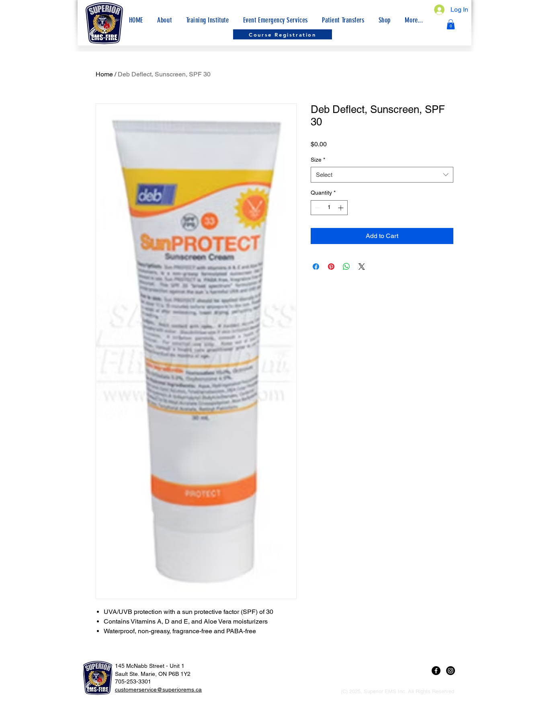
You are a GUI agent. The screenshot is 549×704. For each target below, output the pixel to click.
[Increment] (341, 208)
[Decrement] (317, 208)
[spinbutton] (329, 208)
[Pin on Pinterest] (331, 266)
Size (318, 159)
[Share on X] (362, 266)
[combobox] (382, 175)
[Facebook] (436, 670)
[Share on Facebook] (316, 266)
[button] (413, 20)
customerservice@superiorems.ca (158, 689)
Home (104, 74)
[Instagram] (450, 670)
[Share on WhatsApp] (346, 266)
